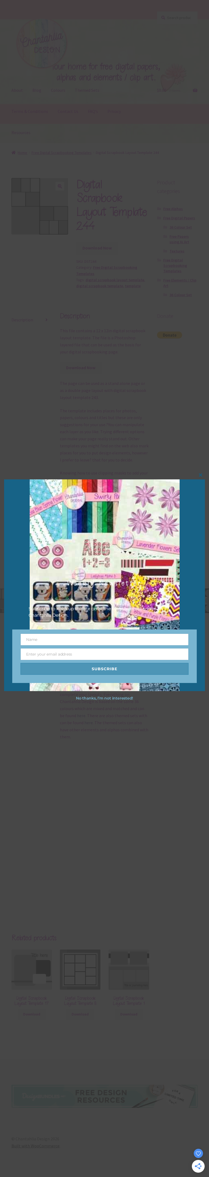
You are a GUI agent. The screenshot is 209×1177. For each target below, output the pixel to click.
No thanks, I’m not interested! (104, 698)
